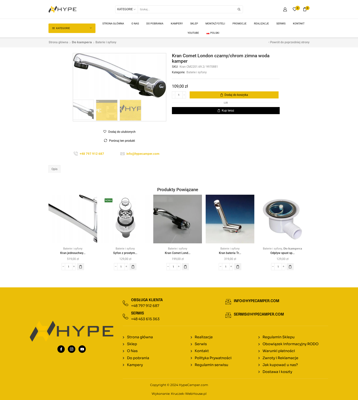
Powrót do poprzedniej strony (290, 42)
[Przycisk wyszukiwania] (239, 9)
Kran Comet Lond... (177, 253)
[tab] (54, 169)
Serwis (280, 23)
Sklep (194, 23)
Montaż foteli (215, 23)
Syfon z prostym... (125, 253)
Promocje (239, 23)
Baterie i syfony (105, 42)
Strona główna (58, 42)
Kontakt (298, 23)
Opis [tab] (54, 169)
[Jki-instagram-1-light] (71, 349)
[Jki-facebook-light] (61, 349)
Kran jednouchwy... (72, 253)
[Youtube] (82, 349)
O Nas (135, 23)
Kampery (177, 23)
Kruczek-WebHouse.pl (189, 394)
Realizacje (261, 23)
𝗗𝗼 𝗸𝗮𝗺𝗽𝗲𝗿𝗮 (82, 42)
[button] (80, 266)
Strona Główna (113, 23)
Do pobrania (154, 23)
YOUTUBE (193, 32)
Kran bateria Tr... (230, 253)
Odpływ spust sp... (282, 253)
